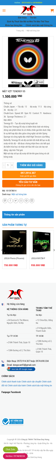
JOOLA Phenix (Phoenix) (14, 258)
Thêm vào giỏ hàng (31, 165)
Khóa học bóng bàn (13, 25)
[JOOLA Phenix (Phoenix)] (14, 242)
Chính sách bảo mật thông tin (39, 25)
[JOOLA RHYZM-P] (42, 242)
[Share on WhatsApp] (5, 200)
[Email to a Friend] (21, 200)
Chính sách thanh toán (11, 381)
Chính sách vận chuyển (31, 381)
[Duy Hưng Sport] (28, 10)
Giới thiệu (22, 17)
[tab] (28, 214)
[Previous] (2, 256)
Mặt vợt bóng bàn (33, 30)
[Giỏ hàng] (52, 10)
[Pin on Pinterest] (26, 200)
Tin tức (33, 17)
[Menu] (4, 10)
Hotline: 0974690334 (15, 456)
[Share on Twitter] (15, 200)
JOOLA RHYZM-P (38, 258)
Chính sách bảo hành (17, 385)
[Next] (53, 256)
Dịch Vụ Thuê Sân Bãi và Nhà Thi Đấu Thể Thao (28, 21)
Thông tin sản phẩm (14, 214)
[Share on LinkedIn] (31, 200)
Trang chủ (20, 30)
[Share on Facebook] (10, 200)
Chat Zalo (10, 449)
